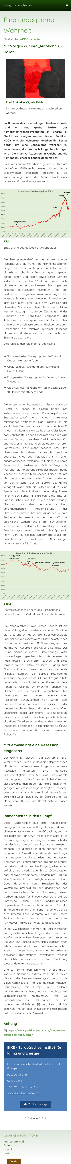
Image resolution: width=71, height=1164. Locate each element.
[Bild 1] (35, 213)
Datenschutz (11, 1145)
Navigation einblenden (18, 5)
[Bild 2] (35, 575)
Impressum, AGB (14, 1141)
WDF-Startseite (30, 39)
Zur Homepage (37, 1104)
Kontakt (9, 1149)
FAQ (6, 1153)
